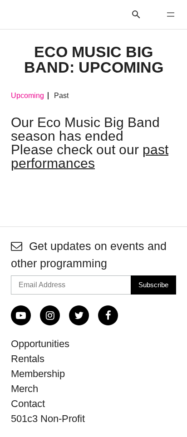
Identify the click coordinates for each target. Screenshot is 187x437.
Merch (24, 388)
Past (61, 95)
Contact (28, 403)
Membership (38, 373)
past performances (89, 156)
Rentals (27, 358)
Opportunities (40, 343)
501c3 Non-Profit (48, 418)
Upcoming (27, 95)
